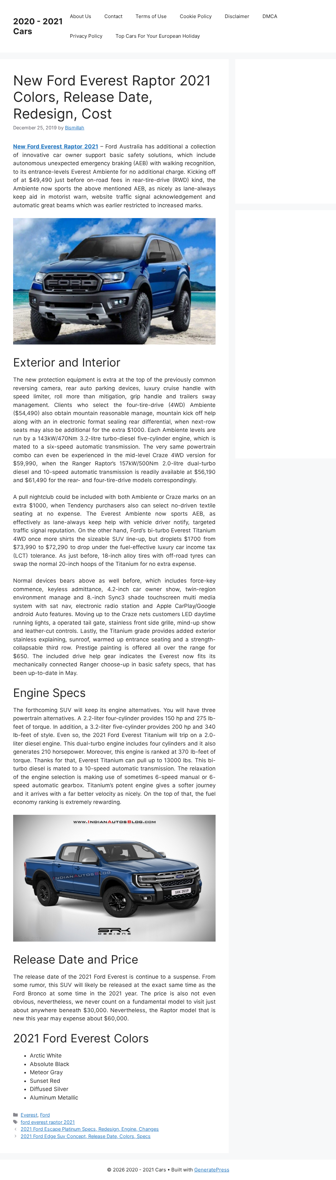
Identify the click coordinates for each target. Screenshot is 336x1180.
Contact (113, 16)
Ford (45, 1115)
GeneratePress (211, 1170)
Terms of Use (151, 16)
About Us (80, 16)
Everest (29, 1115)
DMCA (269, 16)
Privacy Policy (86, 36)
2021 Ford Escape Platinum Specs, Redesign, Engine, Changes (90, 1129)
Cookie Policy (196, 16)
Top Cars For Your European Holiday (158, 36)
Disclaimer (237, 16)
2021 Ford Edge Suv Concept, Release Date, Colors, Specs (86, 1136)
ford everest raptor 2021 (48, 1122)
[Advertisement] (292, 130)
